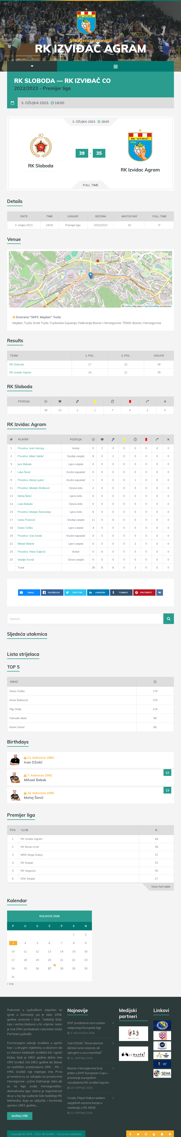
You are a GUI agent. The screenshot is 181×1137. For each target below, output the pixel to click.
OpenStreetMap (151, 306)
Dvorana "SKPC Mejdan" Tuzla (38, 317)
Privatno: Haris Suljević (31, 551)
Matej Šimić (24, 496)
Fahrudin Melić (18, 718)
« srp (10, 984)
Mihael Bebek (25, 543)
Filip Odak (15, 709)
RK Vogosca (28, 870)
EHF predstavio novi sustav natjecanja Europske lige (86, 1025)
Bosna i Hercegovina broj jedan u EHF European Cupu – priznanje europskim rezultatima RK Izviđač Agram (88, 1075)
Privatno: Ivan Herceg (30, 448)
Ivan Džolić (33, 762)
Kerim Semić (17, 727)
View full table (160, 886)
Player (23, 439)
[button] (90, 275)
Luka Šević (23, 472)
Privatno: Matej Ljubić (30, 480)
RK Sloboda (16, 364)
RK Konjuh (27, 862)
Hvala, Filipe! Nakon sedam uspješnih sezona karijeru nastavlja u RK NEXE (86, 1102)
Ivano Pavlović (26, 519)
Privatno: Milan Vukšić (30, 456)
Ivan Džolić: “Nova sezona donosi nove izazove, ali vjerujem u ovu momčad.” (85, 1047)
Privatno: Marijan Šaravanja (34, 512)
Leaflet (127, 306)
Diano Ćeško (25, 527)
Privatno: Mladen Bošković (33, 488)
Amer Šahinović (18, 700)
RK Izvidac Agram (20, 372)
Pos (13, 830)
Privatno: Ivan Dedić (29, 535)
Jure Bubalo (24, 464)
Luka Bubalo (25, 504)
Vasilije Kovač (25, 559)
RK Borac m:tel (30, 847)
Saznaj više (19, 1116)
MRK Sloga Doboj (31, 854)
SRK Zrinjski (28, 878)
